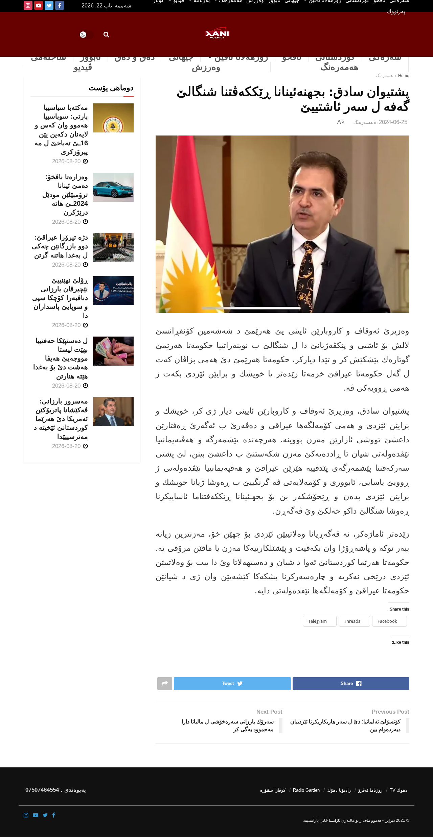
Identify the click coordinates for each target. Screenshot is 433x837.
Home (403, 75)
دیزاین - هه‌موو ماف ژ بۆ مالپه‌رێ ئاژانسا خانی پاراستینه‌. (349, 820)
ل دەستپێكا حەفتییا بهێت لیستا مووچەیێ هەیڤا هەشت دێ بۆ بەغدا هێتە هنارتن (60, 358)
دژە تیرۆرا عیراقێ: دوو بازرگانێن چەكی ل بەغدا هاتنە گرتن (60, 246)
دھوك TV (398, 790)
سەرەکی (385, 57)
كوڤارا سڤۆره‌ (273, 790)
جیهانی (181, 57)
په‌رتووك (396, 11)
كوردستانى (335, 57)
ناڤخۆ (291, 57)
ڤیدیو (83, 67)
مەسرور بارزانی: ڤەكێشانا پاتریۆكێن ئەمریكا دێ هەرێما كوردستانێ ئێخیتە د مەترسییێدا (61, 418)
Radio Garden (306, 790)
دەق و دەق (135, 57)
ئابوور (90, 57)
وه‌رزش (206, 67)
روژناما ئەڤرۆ (370, 790)
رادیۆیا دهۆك (339, 790)
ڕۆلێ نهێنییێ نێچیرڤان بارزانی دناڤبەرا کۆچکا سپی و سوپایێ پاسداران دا (60, 297)
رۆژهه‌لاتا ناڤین (241, 57)
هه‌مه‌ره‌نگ (339, 67)
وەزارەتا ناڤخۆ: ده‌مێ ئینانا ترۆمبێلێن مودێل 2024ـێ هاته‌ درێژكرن (65, 194)
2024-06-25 (393, 122)
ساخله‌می (48, 57)
